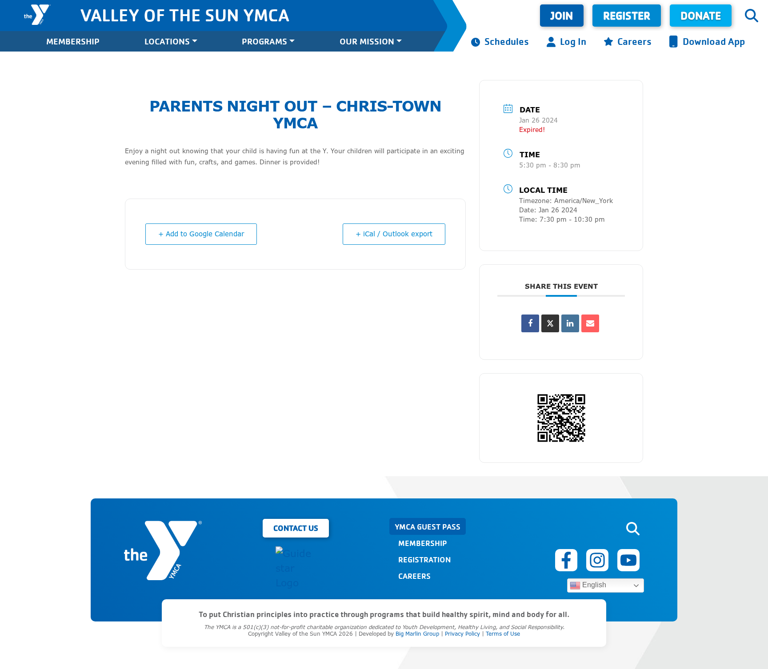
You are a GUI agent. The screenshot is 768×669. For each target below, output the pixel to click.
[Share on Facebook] (530, 323)
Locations (167, 41)
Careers (634, 41)
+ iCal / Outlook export (394, 234)
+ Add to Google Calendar (201, 234)
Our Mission (367, 41)
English (593, 585)
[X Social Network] (550, 323)
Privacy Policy (462, 633)
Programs (264, 41)
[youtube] (628, 560)
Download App (714, 41)
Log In (573, 41)
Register (626, 15)
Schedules (506, 41)
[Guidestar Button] (296, 568)
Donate (700, 15)
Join (562, 15)
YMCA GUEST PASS (427, 526)
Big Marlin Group (417, 633)
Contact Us (295, 528)
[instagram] (597, 560)
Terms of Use (503, 633)
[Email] (590, 323)
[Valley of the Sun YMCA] (37, 14)
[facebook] (566, 560)
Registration (424, 559)
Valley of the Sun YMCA (184, 15)
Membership (73, 41)
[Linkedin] (570, 323)
